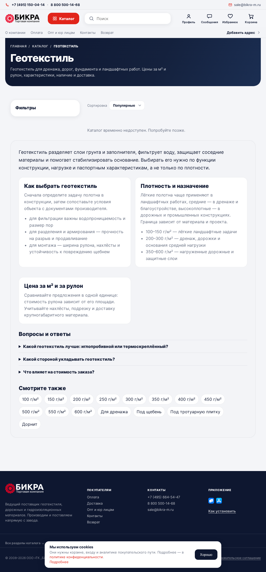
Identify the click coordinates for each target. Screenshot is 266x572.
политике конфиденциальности (76, 557)
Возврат (107, 32)
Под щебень (149, 411)
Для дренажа (114, 411)
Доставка (95, 503)
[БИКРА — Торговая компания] (22, 18)
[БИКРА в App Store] (219, 500)
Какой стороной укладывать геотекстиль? (69, 359)
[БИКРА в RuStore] (211, 500)
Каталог (67, 18)
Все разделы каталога (23, 543)
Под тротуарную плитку (195, 411)
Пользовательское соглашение (237, 558)
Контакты (88, 32)
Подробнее (59, 562)
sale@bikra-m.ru (247, 5)
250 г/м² (108, 399)
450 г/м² (213, 399)
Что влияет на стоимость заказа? (58, 371)
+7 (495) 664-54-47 (164, 497)
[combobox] (132, 18)
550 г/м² (57, 411)
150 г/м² (56, 399)
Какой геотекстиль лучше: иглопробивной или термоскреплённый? (95, 346)
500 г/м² (30, 411)
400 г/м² (186, 399)
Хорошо (206, 555)
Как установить (222, 511)
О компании (15, 32)
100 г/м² (30, 399)
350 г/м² (160, 399)
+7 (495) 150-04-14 (28, 5)
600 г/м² (83, 411)
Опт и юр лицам (61, 32)
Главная (18, 46)
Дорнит (29, 424)
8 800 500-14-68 (65, 5)
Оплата (37, 32)
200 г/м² (81, 399)
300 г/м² (134, 399)
